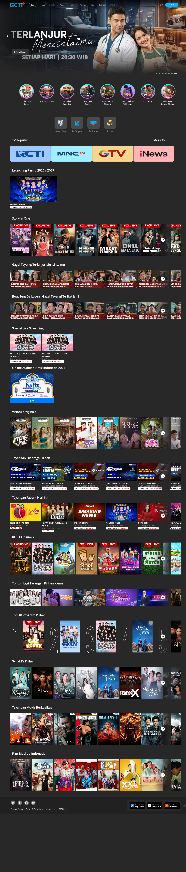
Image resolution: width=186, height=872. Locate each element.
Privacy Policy (17, 809)
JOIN (32, 400)
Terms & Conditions (35, 809)
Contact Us (51, 809)
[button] (171, 5)
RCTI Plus (63, 809)
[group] (137, 805)
